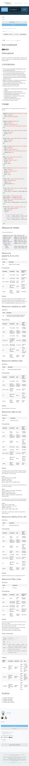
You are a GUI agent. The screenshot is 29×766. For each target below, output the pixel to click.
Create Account (18, 3)
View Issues (14, 728)
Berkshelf (8, 31)
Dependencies (8, 40)
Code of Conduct (5, 762)
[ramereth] (6, 718)
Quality (17, 40)
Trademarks (5, 758)
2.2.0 (14, 22)
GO (24, 9)
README (3, 40)
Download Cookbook (14, 745)
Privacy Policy (20, 762)
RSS (3, 17)
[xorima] (2, 718)
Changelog (12, 40)
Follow (15, 24)
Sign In (25, 3)
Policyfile (3, 31)
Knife (12, 31)
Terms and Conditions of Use (13, 762)
